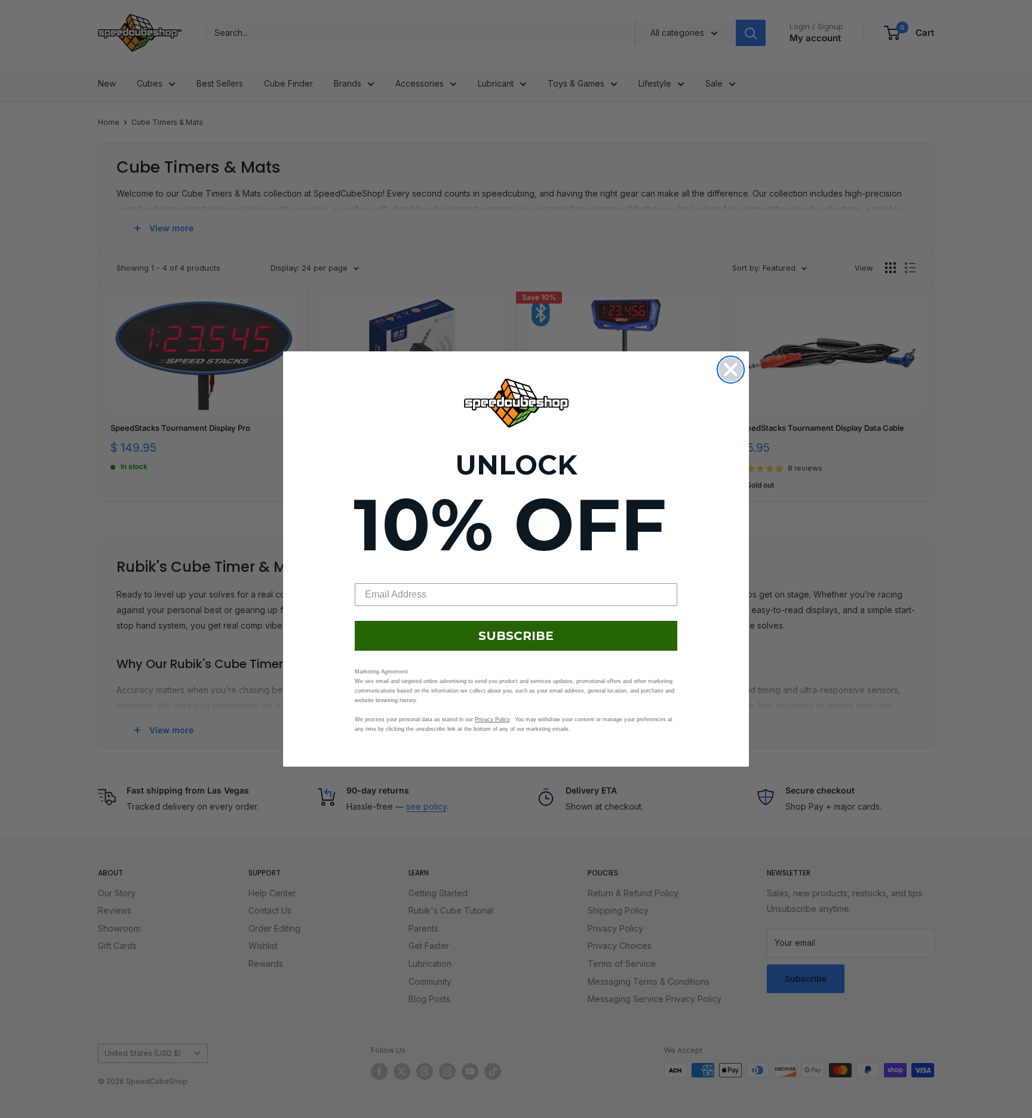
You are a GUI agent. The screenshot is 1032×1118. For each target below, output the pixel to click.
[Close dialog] (730, 369)
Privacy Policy (492, 719)
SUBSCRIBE (516, 636)
